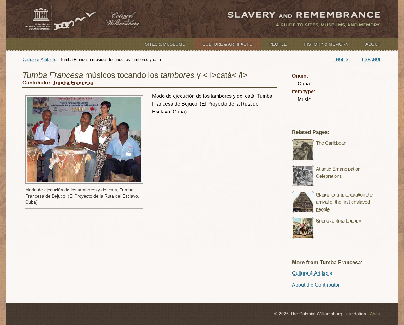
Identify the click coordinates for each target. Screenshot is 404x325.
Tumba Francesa (73, 82)
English (342, 59)
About (373, 44)
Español (371, 59)
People (278, 44)
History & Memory (326, 44)
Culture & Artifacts (227, 44)
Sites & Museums (165, 44)
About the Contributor (316, 284)
